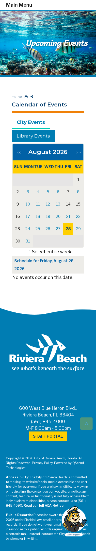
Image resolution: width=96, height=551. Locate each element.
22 (78, 216)
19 (48, 216)
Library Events (33, 136)
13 (58, 204)
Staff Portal (48, 436)
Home (17, 97)
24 (27, 228)
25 (37, 228)
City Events (31, 122)
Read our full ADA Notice (44, 505)
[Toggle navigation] (88, 5)
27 (58, 228)
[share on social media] (31, 97)
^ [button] (86, 423)
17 (28, 216)
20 (58, 216)
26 (48, 228)
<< (18, 152)
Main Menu (19, 5)
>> (78, 152)
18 (38, 216)
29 (78, 228)
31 (28, 241)
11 (38, 204)
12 (48, 204)
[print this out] (25, 97)
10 (28, 204)
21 (68, 216)
